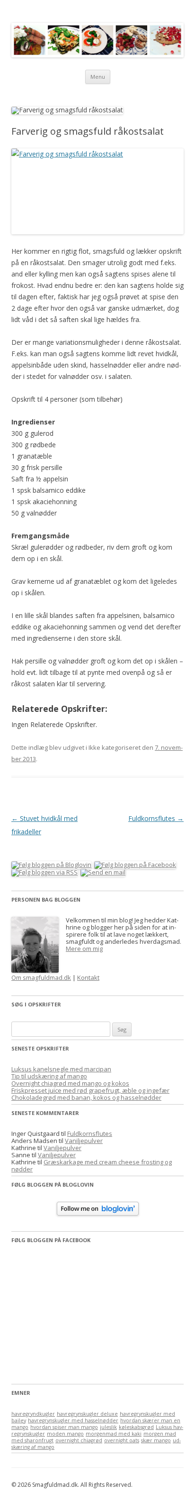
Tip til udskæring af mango (49, 1076)
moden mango (65, 1433)
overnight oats (121, 1440)
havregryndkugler (33, 1413)
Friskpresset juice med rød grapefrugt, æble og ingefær (90, 1090)
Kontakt (88, 977)
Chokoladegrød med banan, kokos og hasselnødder (86, 1097)
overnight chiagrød (78, 1440)
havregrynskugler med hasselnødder (73, 1420)
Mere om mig (84, 948)
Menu (97, 76)
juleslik (108, 1427)
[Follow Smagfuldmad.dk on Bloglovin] (98, 1213)
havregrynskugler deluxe (87, 1413)
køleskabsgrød (136, 1427)
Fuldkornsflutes (156, 818)
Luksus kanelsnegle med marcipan (61, 1069)
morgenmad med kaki (114, 1433)
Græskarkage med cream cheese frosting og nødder (91, 1165)
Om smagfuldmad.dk (41, 977)
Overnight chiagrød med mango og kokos (70, 1083)
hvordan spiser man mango (64, 1427)
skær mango (156, 1440)
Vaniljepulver (84, 1140)
